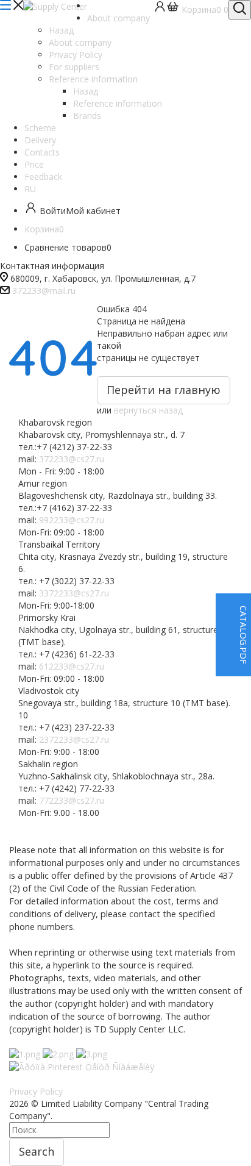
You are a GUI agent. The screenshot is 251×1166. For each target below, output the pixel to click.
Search (36, 1151)
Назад (61, 30)
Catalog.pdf (243, 635)
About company (80, 42)
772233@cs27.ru (71, 800)
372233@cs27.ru (71, 459)
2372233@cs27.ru (74, 739)
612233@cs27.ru (71, 666)
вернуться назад (148, 410)
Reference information (117, 103)
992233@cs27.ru (71, 520)
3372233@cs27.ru (74, 593)
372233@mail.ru (44, 290)
